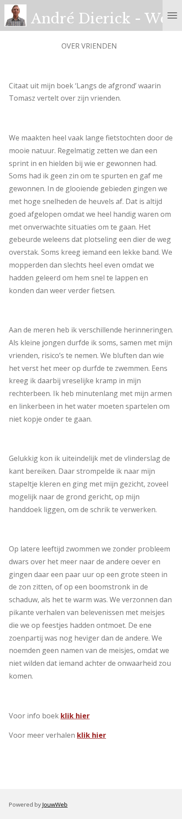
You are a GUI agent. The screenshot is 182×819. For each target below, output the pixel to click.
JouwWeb (55, 804)
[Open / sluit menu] (172, 15)
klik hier (75, 716)
